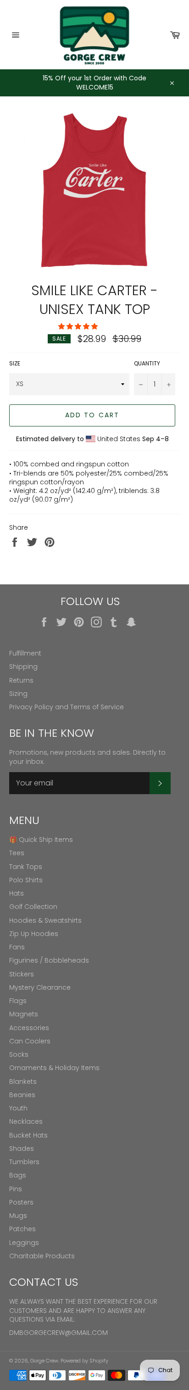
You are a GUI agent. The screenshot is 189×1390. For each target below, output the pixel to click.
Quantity (147, 363)
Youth (18, 1108)
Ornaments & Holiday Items (54, 1067)
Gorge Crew (44, 1360)
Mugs (18, 1215)
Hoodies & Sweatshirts (45, 920)
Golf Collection (33, 906)
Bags (17, 1175)
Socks (18, 1054)
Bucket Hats (28, 1135)
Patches (22, 1228)
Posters (21, 1202)
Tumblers (24, 1161)
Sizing (18, 693)
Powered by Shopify (84, 1360)
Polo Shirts (26, 880)
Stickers (21, 974)
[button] (79, 326)
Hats (16, 893)
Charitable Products (42, 1256)
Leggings (24, 1242)
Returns (21, 680)
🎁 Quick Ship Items (41, 839)
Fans (17, 947)
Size (14, 363)
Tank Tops (25, 866)
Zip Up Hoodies (33, 933)
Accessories (29, 1027)
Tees (16, 853)
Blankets (23, 1081)
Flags (18, 1000)
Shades (21, 1148)
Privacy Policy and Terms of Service (66, 707)
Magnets (23, 1014)
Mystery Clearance (40, 987)
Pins (15, 1189)
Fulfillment (25, 653)
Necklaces (26, 1121)
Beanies (22, 1094)
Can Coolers (29, 1041)
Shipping (23, 666)
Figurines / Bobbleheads (49, 960)
